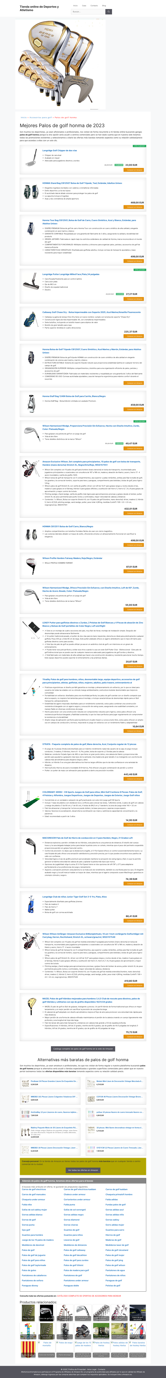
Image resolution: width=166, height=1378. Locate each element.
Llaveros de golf (71, 1240)
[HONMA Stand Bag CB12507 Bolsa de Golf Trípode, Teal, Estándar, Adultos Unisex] (31, 191)
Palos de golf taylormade (34, 1265)
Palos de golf (28, 1250)
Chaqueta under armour (33, 1199)
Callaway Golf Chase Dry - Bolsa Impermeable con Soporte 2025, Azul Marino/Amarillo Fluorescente (91, 312)
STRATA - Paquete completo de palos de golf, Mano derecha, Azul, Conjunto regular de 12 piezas (89, 744)
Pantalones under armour (76, 1280)
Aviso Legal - (92, 1369)
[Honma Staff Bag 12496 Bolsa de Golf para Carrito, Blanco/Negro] (31, 404)
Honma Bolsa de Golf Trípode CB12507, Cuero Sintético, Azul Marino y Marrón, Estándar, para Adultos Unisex (91, 351)
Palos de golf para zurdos (76, 1260)
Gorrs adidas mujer (115, 1225)
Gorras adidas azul (115, 1209)
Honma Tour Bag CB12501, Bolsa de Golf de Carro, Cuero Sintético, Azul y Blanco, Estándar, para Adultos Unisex (89, 222)
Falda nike (27, 1204)
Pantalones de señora (32, 1280)
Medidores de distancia (75, 1245)
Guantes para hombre (32, 1235)
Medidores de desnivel (33, 1245)
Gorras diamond (71, 1220)
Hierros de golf (113, 1235)
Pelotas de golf (113, 1285)
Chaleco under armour (74, 1194)
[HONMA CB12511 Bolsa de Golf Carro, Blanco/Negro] (31, 534)
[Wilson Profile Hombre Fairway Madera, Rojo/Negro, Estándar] (31, 566)
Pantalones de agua (115, 1270)
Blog (104, 6)
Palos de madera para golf (76, 1270)
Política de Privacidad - (77, 1369)
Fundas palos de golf (116, 1204)
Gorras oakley (112, 1220)
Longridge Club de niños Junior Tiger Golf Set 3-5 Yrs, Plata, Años (74, 897)
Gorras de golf (29, 1220)
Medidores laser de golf (117, 1245)
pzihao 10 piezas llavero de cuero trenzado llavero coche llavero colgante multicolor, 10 (120, 1112)
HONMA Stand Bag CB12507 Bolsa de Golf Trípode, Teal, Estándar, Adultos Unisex (82, 183)
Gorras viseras (71, 1225)
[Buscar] (108, 11)
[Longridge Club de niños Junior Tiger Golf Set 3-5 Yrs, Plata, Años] (31, 904)
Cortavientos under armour (77, 1199)
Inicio (75, 6)
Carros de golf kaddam (116, 1189)
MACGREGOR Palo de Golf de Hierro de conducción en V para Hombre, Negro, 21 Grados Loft (87, 838)
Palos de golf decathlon (75, 1255)
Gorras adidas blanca (32, 1214)
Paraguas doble (71, 1285)
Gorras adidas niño (115, 1214)
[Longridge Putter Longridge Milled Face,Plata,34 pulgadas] (31, 282)
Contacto (94, 6)
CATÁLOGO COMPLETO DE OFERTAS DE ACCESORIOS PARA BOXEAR (89, 1296)
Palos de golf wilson (115, 1265)
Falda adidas (112, 1199)
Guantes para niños (73, 1235)
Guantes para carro (115, 1230)
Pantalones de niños (115, 1275)
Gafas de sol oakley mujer (34, 1209)
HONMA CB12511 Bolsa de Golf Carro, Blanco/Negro (67, 526)
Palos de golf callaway (74, 1250)
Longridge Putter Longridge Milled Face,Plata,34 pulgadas (70, 274)
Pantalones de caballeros (34, 1275)
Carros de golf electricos (34, 1189)
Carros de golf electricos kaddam (80, 1189)
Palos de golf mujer (115, 1255)
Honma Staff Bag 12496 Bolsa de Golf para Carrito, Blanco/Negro (74, 396)
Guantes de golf (71, 1230)
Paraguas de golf (114, 1280)
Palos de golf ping (114, 1260)
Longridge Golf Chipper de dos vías (59, 150)
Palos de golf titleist (73, 1265)
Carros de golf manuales (34, 1194)
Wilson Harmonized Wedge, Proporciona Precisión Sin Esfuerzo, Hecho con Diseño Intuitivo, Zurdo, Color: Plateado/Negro (91, 427)
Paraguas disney (30, 1285)
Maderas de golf (113, 1240)
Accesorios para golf (41, 117)
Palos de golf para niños (33, 1260)
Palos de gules (29, 1270)
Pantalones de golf (73, 1275)
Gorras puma (28, 1225)
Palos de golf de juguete (34, 1255)
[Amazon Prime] (141, 165)
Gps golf (26, 1230)
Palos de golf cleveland (117, 1250)
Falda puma (69, 1204)
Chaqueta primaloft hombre (119, 1194)
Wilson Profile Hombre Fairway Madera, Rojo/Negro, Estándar (72, 558)
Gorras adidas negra (73, 1214)
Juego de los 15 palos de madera (38, 1240)
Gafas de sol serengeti (75, 1209)
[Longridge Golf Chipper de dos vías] (31, 158)
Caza (84, 6)
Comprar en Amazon (134, 170)
